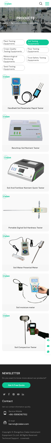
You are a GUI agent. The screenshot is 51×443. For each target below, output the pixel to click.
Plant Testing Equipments (9, 42)
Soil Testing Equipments (33, 42)
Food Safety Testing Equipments (37, 58)
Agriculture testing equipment (24, 23)
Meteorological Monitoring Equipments (10, 59)
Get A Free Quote (16, 385)
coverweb (24, 438)
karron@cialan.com (19, 424)
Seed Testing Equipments (9, 67)
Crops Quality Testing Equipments (13, 50)
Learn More (36, 99)
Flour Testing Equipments (33, 50)
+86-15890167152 (18, 414)
